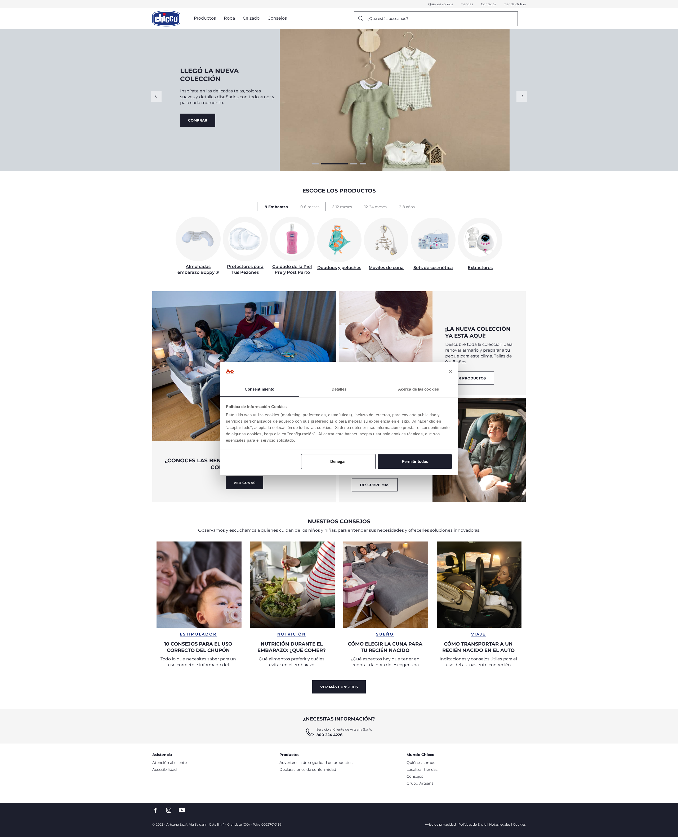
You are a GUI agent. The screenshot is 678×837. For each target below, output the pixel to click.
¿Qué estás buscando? (387, 18)
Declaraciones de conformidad (307, 769)
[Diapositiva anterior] (156, 96)
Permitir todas (415, 461)
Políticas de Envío (472, 824)
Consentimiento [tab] (259, 389)
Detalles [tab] (339, 389)
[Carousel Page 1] (315, 163)
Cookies (519, 824)
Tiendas (467, 4)
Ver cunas (244, 483)
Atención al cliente (169, 762)
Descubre (198, 123)
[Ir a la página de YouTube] (182, 810)
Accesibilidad (164, 769)
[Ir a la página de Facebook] (155, 810)
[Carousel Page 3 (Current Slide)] (344, 163)
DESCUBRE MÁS (374, 485)
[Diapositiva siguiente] (521, 96)
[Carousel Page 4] (363, 163)
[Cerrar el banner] (450, 372)
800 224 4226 (329, 734)
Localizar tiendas (422, 769)
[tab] (275, 206)
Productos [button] (205, 18)
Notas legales (499, 824)
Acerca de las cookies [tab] (418, 389)
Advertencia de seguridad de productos (316, 762)
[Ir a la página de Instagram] (169, 810)
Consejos (415, 776)
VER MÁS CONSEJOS (339, 687)
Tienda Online (515, 4)
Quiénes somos (440, 4)
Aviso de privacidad (440, 824)
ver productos (469, 378)
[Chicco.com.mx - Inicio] (166, 18)
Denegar (338, 461)
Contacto (488, 4)
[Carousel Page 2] (324, 163)
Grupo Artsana (420, 783)
